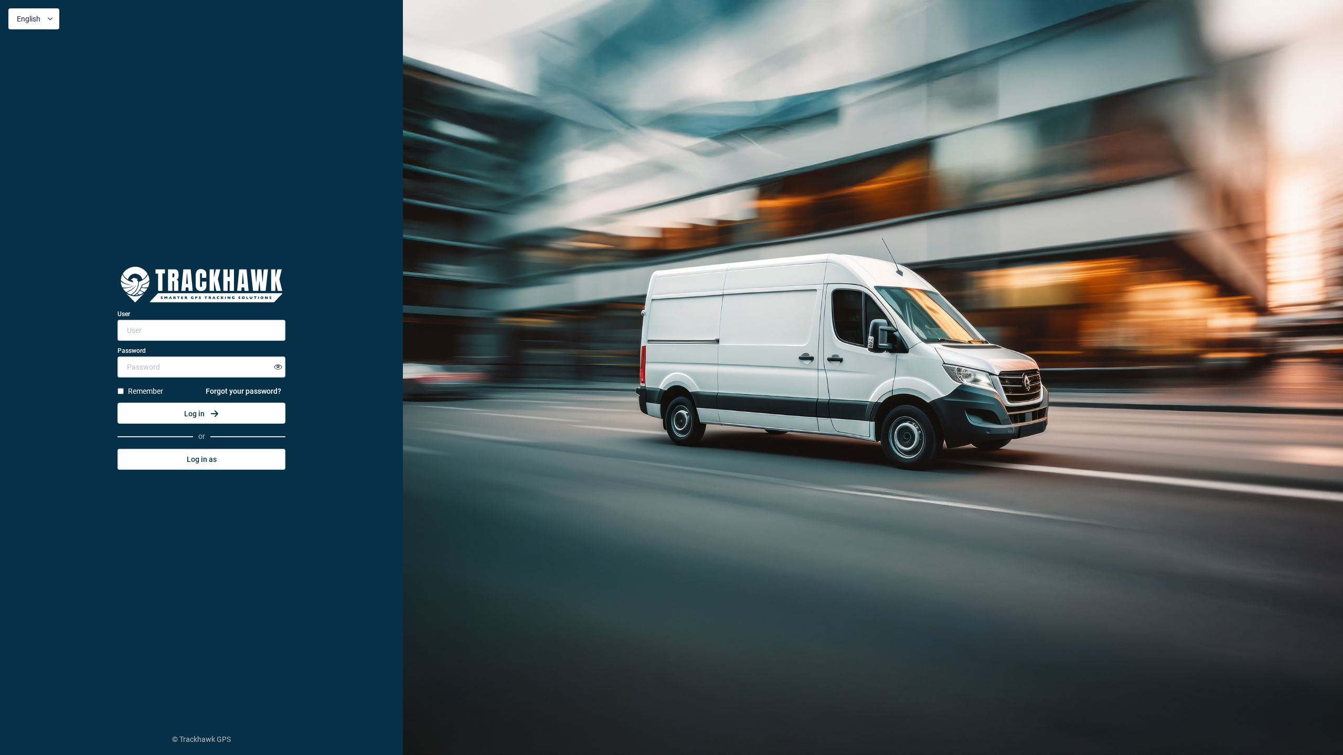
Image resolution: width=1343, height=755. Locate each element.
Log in (194, 413)
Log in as (202, 459)
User (124, 314)
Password (132, 350)
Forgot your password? (243, 391)
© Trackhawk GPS (201, 739)
